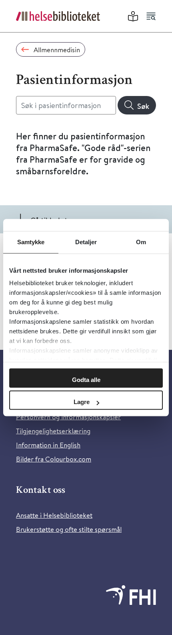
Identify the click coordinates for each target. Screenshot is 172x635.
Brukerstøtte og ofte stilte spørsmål (69, 529)
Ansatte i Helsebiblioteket (54, 515)
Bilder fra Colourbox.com (53, 458)
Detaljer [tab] (86, 242)
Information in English (48, 444)
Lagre (82, 401)
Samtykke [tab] (31, 242)
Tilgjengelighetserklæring (53, 430)
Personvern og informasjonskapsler (68, 416)
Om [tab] (141, 242)
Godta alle (86, 379)
